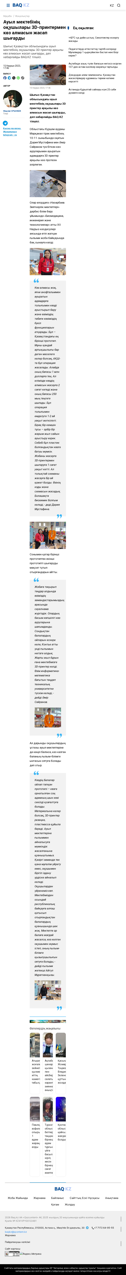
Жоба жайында (18, 1198)
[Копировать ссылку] (22, 78)
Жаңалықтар (22, 16)
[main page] (59, 5)
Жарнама (39, 1198)
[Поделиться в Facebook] (5, 78)
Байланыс (57, 1198)
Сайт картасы (12, 1248)
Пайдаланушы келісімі (17, 1242)
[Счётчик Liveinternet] (12, 1253)
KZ (112, 5)
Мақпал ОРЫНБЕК (12, 111)
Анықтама (111, 1198)
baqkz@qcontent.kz (16, 1231)
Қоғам (55, 1204)
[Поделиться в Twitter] (13, 78)
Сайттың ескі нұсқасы (84, 1198)
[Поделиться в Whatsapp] (18, 78)
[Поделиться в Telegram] (9, 78)
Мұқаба (7, 16)
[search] (118, 5)
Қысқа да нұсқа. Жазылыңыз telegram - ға (12, 131)
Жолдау (70, 1204)
